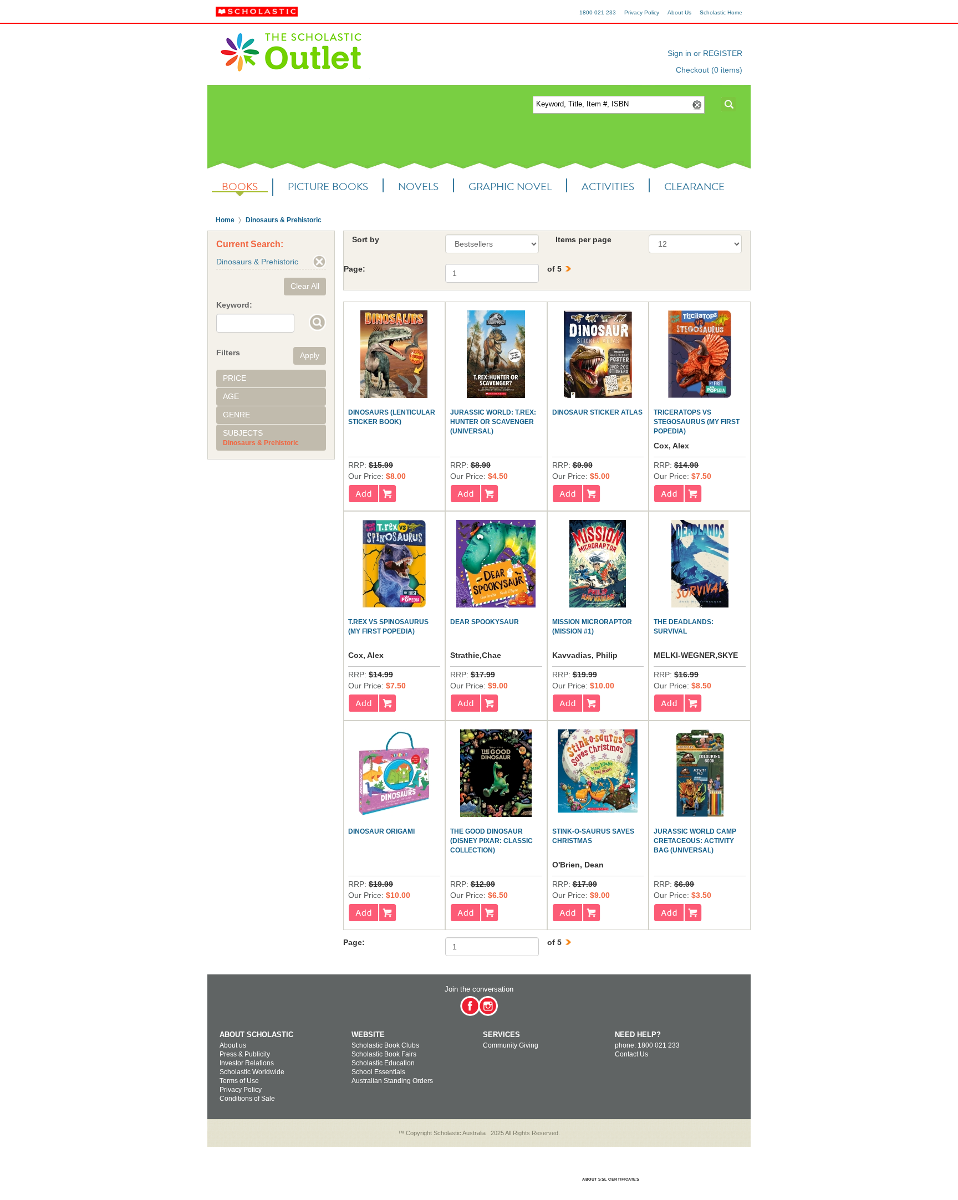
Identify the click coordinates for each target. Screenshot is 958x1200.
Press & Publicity (245, 1054)
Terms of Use (239, 1081)
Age (231, 396)
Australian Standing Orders (392, 1081)
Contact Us (631, 1054)
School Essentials (378, 1072)
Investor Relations (247, 1063)
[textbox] (611, 104)
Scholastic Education (383, 1063)
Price (234, 378)
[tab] (271, 378)
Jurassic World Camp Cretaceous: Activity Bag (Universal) (695, 841)
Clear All (305, 286)
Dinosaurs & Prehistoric (284, 220)
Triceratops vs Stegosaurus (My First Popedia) (697, 421)
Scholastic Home (721, 12)
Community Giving (510, 1045)
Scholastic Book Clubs (385, 1045)
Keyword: (234, 304)
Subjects (243, 432)
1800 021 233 (597, 12)
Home (225, 220)
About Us (679, 12)
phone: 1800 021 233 (647, 1045)
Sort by (365, 239)
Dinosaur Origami (381, 831)
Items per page (584, 239)
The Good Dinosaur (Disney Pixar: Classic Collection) (491, 841)
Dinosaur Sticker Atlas (597, 412)
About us (233, 1045)
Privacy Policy (641, 12)
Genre (236, 414)
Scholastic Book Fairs (383, 1054)
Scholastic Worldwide (252, 1072)
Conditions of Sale (247, 1098)
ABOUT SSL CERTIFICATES (610, 1179)
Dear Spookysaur (484, 622)
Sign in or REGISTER (704, 53)
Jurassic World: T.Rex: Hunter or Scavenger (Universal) (493, 421)
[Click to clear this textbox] (696, 105)
